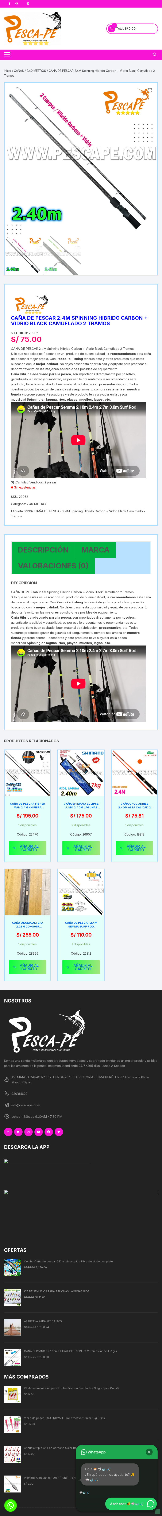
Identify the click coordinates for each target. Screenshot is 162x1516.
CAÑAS (19, 70)
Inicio (7, 70)
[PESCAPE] (32, 304)
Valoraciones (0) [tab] (53, 565)
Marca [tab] (95, 549)
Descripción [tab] (43, 549)
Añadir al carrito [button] (29, 848)
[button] (150, 90)
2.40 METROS (36, 70)
